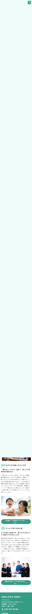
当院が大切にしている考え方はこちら (15, 583)
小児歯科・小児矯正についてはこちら (15, 522)
